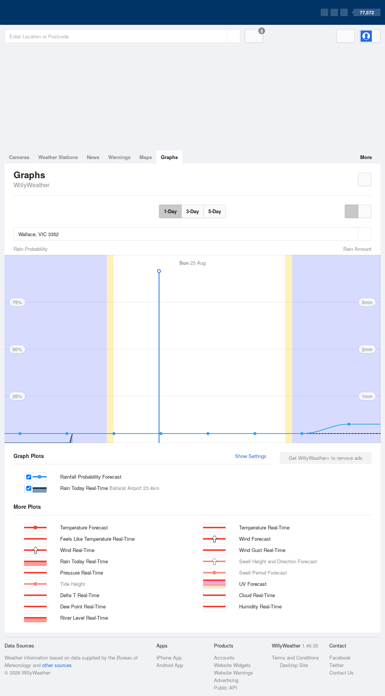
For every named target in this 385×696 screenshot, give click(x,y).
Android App (169, 665)
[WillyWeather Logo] (40, 12)
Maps (145, 157)
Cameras (19, 157)
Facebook (340, 657)
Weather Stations (58, 157)
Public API (225, 687)
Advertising (226, 680)
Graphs (169, 157)
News (93, 157)
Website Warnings (233, 672)
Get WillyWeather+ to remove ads (325, 457)
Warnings (119, 157)
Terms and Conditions (295, 657)
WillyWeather (31, 184)
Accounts (224, 657)
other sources (57, 665)
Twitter (336, 665)
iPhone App (169, 657)
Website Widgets (232, 665)
